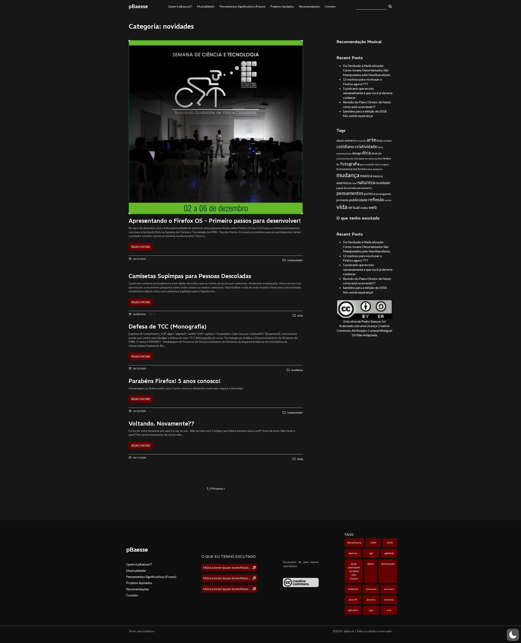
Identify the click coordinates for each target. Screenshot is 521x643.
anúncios (361, 140)
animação (371, 589)
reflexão (376, 199)
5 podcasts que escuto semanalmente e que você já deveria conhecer (367, 92)
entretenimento (344, 158)
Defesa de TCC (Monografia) (168, 326)
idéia (377, 164)
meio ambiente (375, 169)
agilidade (389, 553)
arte (371, 139)
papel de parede (346, 188)
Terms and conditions (142, 631)
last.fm (357, 169)
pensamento (364, 188)
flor (338, 164)
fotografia (349, 163)
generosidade (367, 164)
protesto (342, 200)
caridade (387, 140)
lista (364, 169)
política (369, 193)
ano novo (389, 589)
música (366, 175)
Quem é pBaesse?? (180, 6)
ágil (371, 553)
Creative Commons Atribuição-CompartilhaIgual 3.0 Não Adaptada (364, 330)
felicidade (359, 158)
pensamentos (349, 193)
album (340, 140)
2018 (390, 542)
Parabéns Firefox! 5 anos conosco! (175, 381)
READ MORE (140, 247)
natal (354, 183)
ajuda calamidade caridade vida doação (353, 571)
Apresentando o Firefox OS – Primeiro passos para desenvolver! (215, 220)
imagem (385, 164)
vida (341, 206)
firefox (387, 158)
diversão (376, 153)
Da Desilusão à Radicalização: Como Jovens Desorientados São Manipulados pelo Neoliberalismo (366, 70)
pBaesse (138, 6)
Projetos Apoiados (282, 6)
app (371, 610)
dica (366, 152)
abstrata (353, 553)
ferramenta (371, 158)
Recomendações (309, 6)
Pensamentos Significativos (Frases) (242, 6)
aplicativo (353, 610)
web (373, 207)
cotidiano (345, 146)
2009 (373, 542)
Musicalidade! (206, 6)
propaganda (383, 193)
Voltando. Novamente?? (161, 423)
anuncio (371, 599)
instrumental (344, 169)
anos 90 (353, 599)
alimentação (388, 563)
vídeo (364, 208)
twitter (388, 200)
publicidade (358, 200)
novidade (382, 182)
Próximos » (218, 488)
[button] (513, 635)
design (356, 153)
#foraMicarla (354, 542)
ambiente (350, 140)
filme (380, 158)
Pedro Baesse (371, 321)
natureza (366, 182)
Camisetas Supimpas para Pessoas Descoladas (190, 276)
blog (379, 140)
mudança (347, 174)
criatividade (366, 146)
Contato (330, 6)
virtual (353, 207)
